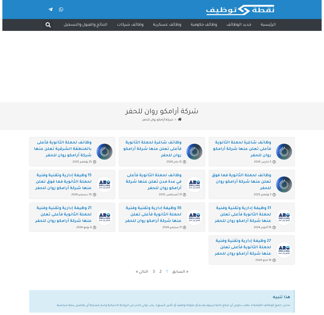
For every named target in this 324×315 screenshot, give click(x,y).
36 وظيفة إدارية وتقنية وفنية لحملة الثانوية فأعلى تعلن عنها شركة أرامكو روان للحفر (153, 214)
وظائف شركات (130, 25)
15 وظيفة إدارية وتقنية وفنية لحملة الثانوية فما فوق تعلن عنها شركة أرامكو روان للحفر (63, 182)
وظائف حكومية (204, 25)
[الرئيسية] (180, 120)
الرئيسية (268, 25)
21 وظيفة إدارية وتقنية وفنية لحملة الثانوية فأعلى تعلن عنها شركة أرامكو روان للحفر (63, 214)
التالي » (142, 272)
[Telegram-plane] (50, 9)
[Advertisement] (162, 66)
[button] (48, 25)
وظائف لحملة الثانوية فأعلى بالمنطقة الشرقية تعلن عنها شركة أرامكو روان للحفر (63, 149)
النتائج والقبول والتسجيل (85, 25)
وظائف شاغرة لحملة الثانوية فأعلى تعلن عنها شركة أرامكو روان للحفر (242, 149)
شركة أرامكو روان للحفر (158, 120)
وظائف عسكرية (167, 25)
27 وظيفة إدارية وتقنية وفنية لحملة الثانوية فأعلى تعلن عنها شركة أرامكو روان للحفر (243, 247)
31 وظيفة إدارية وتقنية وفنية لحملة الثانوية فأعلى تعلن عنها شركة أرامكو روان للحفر (243, 214)
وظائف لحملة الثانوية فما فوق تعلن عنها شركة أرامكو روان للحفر (241, 182)
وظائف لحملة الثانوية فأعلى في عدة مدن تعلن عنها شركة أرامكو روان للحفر (153, 182)
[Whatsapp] (61, 9)
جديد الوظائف (239, 25)
